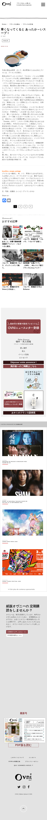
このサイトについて (17, 757)
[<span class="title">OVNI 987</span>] (23, 718)
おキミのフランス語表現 (23, 412)
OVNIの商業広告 (14, 761)
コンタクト (32, 757)
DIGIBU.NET (19, 424)
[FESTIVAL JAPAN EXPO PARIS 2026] (10, 546)
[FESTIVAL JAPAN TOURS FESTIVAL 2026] (11, 585)
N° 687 (3, 36)
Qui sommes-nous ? (23, 765)
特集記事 (5, 40)
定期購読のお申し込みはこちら (17, 632)
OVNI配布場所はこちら (14, 635)
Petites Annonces (23, 341)
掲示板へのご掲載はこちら (23, 366)
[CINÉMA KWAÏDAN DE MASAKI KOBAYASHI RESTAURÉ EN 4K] (16, 466)
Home (4, 24)
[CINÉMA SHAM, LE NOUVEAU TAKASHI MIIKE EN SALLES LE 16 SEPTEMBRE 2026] (16, 506)
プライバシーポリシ (32, 761)
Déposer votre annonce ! (23, 362)
